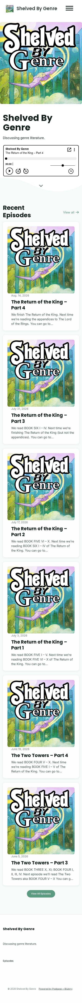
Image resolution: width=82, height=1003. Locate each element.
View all (69, 212)
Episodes (8, 960)
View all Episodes (41, 893)
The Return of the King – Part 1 (39, 645)
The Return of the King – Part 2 (39, 531)
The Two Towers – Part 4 (39, 755)
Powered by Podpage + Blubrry (55, 988)
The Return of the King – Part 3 (39, 418)
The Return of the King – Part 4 (39, 305)
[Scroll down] (41, 184)
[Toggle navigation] (69, 8)
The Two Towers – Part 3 (39, 863)
